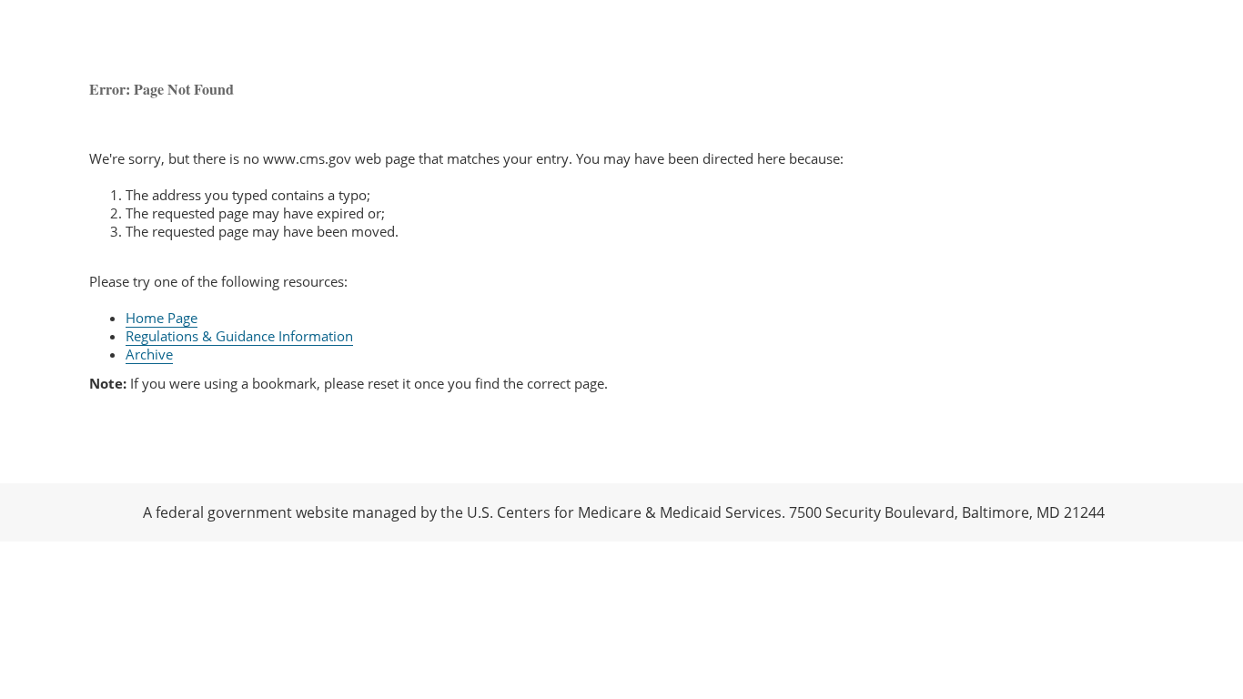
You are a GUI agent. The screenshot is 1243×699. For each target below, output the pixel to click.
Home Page (161, 318)
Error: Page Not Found (161, 88)
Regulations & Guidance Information (239, 336)
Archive (149, 354)
